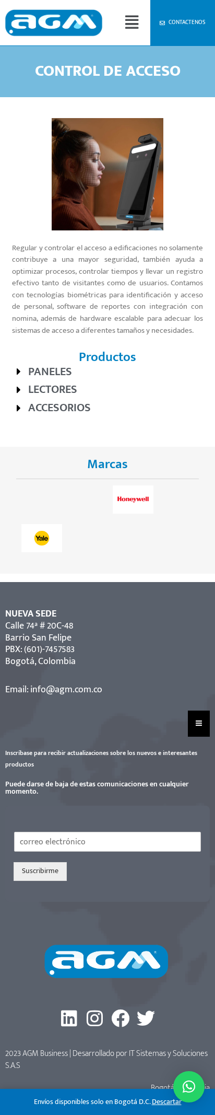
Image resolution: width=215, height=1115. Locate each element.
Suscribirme (40, 871)
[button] (131, 22)
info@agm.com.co (66, 690)
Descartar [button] (167, 1102)
